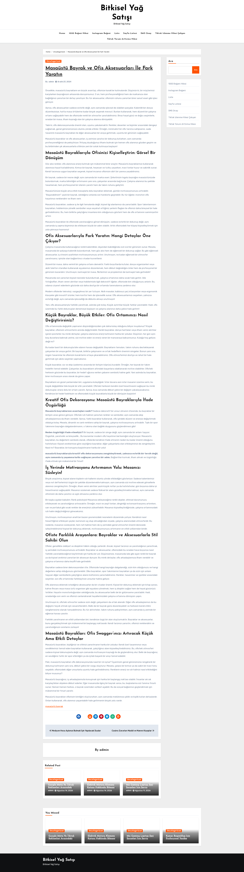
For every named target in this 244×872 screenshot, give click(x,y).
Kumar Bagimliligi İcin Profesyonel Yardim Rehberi (178, 839)
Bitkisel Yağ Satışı (59, 860)
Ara (170, 61)
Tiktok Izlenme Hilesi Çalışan (170, 33)
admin (51, 82)
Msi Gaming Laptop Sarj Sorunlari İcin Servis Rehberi (139, 787)
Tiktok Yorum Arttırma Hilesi (122, 39)
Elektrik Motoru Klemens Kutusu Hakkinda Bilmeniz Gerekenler (101, 787)
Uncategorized (53, 61)
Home (62, 33)
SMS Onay (146, 33)
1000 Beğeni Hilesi (78, 33)
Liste (117, 33)
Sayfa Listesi (130, 33)
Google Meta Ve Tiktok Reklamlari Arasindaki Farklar (61, 787)
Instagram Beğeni (101, 33)
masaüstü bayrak (54, 706)
